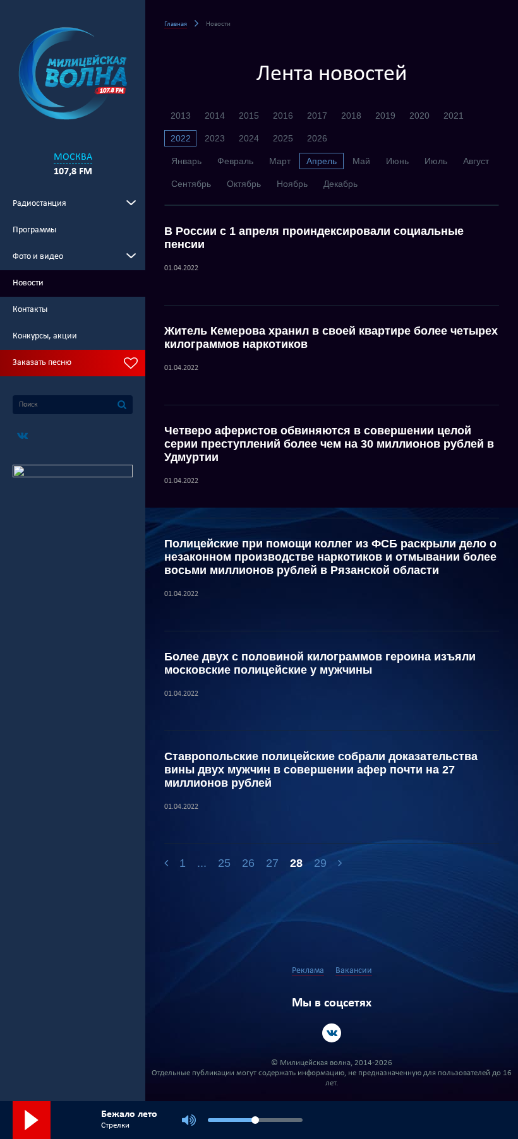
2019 (385, 115)
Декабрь (340, 184)
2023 (215, 138)
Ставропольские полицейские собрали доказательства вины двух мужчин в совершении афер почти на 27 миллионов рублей (321, 769)
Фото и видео (38, 256)
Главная (175, 24)
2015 (249, 115)
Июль (436, 161)
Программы (34, 230)
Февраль (235, 161)
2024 (249, 138)
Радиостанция (39, 203)
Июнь (397, 161)
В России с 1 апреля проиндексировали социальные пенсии (314, 238)
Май (361, 161)
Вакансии (353, 970)
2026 (317, 138)
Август (476, 161)
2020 (419, 115)
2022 (181, 138)
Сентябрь (191, 184)
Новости (28, 283)
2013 (181, 115)
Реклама (308, 970)
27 (272, 863)
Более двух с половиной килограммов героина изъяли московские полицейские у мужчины (320, 663)
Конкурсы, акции (45, 336)
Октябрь (244, 184)
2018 (351, 115)
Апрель (321, 161)
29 (320, 863)
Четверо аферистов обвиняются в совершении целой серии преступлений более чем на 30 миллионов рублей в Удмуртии (329, 443)
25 (224, 863)
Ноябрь (292, 184)
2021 (453, 115)
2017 (317, 115)
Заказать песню (42, 362)
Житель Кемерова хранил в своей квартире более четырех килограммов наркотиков (331, 337)
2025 (283, 138)
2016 (283, 115)
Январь (186, 161)
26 (248, 863)
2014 (215, 115)
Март (280, 161)
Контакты (30, 309)
